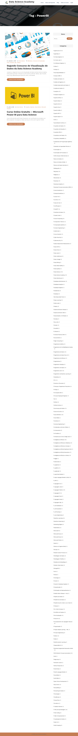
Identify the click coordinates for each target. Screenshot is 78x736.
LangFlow (56, 468)
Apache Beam (57, 100)
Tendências (56, 697)
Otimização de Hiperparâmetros (61, 590)
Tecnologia (56, 693)
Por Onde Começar (58, 609)
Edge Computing (58, 340)
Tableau (19, 62)
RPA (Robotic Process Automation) (62, 653)
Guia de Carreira (58, 411)
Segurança (56, 659)
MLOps (55, 549)
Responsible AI (57, 645)
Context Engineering (59, 228)
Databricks (56, 290)
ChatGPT (56, 209)
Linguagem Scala (58, 499)
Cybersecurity (57, 240)
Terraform (56, 703)
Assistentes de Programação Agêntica (63, 141)
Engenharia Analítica (59, 344)
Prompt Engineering (58, 632)
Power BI (56, 618)
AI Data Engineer (58, 57)
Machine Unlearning (58, 521)
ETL (55, 380)
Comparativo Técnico (59, 221)
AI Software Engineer (59, 63)
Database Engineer (58, 287)
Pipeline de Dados (58, 596)
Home (42, 2)
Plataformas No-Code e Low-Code (62, 602)
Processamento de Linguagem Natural (63, 621)
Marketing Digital (58, 524)
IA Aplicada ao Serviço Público (61, 427)
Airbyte (55, 69)
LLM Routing (57, 511)
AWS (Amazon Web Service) (60, 155)
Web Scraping (57, 725)
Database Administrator (59, 281)
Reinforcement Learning (60, 642)
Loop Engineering (58, 515)
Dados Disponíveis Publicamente (62, 243)
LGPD (55, 480)
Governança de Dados (59, 408)
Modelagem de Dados (59, 555)
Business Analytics (58, 184)
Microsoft (44, 107)
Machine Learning (58, 518)
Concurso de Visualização (39, 60)
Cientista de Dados (58, 212)
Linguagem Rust (58, 496)
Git (54, 399)
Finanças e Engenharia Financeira (62, 386)
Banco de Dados (58, 159)
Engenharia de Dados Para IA (61, 355)
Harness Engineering (59, 424)
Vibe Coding (57, 712)
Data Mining (57, 262)
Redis (55, 639)
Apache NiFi (57, 113)
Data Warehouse (58, 278)
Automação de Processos (60, 152)
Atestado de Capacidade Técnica (61, 146)
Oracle (55, 580)
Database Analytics (58, 284)
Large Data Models (58, 474)
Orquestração (57, 587)
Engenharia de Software (59, 358)
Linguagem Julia (58, 486)
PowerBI (12, 62)
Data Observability (58, 265)
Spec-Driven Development (60, 681)
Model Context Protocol (60, 552)
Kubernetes (57, 461)
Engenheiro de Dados (59, 367)
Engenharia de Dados (59, 351)
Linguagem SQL (57, 502)
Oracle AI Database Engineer (61, 584)
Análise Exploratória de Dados (61, 85)
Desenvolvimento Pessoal (60, 309)
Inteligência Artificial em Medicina (62, 442)
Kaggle (55, 458)
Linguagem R (57, 493)
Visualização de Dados (59, 719)
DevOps (56, 318)
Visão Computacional (59, 715)
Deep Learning (57, 300)
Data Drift (56, 246)
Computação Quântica (59, 224)
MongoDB (56, 568)
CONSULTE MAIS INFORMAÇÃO (16, 79)
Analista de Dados (58, 88)
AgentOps (56, 53)
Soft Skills (56, 678)
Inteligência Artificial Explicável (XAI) (63, 449)
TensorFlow (57, 700)
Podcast (56, 606)
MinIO (55, 543)
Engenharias (57, 361)
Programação (57, 626)
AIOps (55, 66)
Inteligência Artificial (59, 439)
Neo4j (55, 574)
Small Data (56, 668)
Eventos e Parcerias (58, 383)
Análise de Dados (58, 78)
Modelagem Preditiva (59, 559)
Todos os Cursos (65, 2)
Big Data (32, 107)
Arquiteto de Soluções (59, 129)
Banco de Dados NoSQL (59, 162)
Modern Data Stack (58, 565)
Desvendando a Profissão (60, 315)
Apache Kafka (57, 110)
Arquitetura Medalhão (59, 138)
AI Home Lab (57, 60)
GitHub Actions (57, 405)
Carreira (56, 199)
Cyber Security (57, 237)
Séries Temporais (58, 665)
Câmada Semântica (58, 193)
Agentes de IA (57, 50)
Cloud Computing (58, 218)
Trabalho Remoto (58, 706)
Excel (8, 62)
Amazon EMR (57, 75)
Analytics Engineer (58, 94)
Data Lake (56, 253)
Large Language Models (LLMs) (61, 477)
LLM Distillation (58, 505)
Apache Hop (57, 107)
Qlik (15, 62)
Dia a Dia (56, 322)
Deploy (55, 306)
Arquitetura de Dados (59, 135)
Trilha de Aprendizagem (59, 709)
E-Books (56, 331)
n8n (55, 571)
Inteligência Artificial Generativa (61, 452)
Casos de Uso (57, 202)
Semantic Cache (58, 662)
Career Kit (56, 196)
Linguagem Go (57, 483)
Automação (57, 149)
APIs (55, 119)
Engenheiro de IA (58, 370)
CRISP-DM (56, 231)
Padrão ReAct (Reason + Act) (61, 593)
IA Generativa (57, 430)
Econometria (57, 337)
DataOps (56, 293)
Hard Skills (56, 417)
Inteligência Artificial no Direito (61, 455)
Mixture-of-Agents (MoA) (60, 546)
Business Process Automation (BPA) (62, 187)
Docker (55, 325)
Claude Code (57, 215)
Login (71, 2)
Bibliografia (56, 168)
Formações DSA (58, 392)
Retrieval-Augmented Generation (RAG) (63, 648)
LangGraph (56, 471)
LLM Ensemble (57, 508)
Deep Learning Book (50, 2)
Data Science (22, 60)
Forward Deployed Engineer (60, 395)
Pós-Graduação (57, 615)
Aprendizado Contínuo (59, 122)
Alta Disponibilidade (59, 72)
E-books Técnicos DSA (59, 334)
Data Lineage (57, 259)
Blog (58, 2)
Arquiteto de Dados (58, 126)
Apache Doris (57, 104)
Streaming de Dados (59, 690)
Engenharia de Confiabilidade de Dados (63, 347)
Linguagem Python (58, 490)
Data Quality (57, 268)
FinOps (55, 389)
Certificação (57, 206)
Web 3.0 (56, 722)
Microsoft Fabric (58, 540)
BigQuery (56, 174)
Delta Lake (56, 303)
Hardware (56, 420)
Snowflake (56, 675)
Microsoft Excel (57, 537)
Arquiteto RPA (57, 132)
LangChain (56, 464)
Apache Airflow (57, 97)
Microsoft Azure (58, 533)
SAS (55, 656)
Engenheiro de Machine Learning (62, 373)
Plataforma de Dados (59, 599)
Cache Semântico (58, 190)
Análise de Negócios (59, 82)
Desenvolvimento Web (59, 312)
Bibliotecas (29, 60)
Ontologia (56, 577)
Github (55, 402)
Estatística (56, 377)
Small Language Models (59, 672)
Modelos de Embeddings (60, 562)
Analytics (28, 107)
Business (56, 180)
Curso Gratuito (57, 234)
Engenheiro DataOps (59, 364)
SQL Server (56, 684)
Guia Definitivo (57, 414)
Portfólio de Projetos (59, 612)
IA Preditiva (56, 433)
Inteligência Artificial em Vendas (61, 446)
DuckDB (56, 328)
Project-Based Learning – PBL (61, 629)
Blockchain (56, 177)
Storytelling (57, 687)
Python (55, 635)
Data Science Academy (21, 1)
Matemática (57, 527)
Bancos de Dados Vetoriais (60, 165)
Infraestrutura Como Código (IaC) (62, 436)
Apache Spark (57, 116)
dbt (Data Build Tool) (59, 297)
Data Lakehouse (58, 256)
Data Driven (57, 249)
